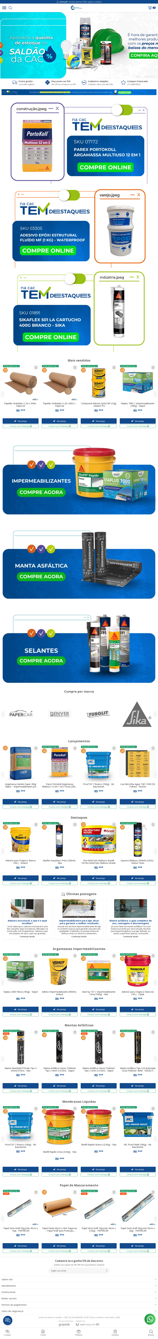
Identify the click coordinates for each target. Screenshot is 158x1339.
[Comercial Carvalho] (76, 8)
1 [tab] (136, 76)
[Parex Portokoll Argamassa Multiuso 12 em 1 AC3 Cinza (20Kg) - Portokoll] (60, 777)
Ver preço (22, 801)
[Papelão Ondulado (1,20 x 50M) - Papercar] (21, 396)
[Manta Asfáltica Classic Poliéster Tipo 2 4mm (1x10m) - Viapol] (60, 1061)
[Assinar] (107, 1271)
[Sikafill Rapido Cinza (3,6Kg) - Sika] (60, 1141)
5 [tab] (147, 76)
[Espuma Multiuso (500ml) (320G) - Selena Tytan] (138, 853)
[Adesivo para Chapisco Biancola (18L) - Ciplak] (138, 984)
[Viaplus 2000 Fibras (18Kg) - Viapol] (21, 984)
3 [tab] (141, 76)
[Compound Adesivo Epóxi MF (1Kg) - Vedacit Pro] (99, 396)
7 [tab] (151, 76)
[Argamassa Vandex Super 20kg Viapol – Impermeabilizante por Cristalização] (21, 777)
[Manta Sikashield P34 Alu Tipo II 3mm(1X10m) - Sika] (21, 1061)
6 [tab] (149, 76)
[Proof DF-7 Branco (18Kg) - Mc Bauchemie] (99, 777)
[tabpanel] (79, 45)
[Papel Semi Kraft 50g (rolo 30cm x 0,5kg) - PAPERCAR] (99, 1221)
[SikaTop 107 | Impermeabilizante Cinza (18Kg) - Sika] (99, 984)
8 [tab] (153, 76)
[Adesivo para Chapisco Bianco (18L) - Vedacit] (21, 853)
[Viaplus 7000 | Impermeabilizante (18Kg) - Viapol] (138, 396)
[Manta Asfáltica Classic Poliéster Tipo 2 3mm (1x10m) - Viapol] (99, 1061)
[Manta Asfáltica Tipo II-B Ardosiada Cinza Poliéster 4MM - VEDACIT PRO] (138, 1061)
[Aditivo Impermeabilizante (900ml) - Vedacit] (60, 984)
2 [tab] (138, 76)
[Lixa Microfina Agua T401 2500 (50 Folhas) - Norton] (138, 777)
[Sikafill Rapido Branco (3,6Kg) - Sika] (99, 1141)
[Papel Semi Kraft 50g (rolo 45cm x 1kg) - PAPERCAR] (21, 1221)
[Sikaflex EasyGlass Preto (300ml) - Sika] (60, 853)
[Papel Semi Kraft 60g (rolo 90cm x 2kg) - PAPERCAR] (138, 1221)
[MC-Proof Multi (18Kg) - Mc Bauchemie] (138, 1141)
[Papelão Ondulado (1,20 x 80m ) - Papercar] (60, 396)
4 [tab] (144, 76)
